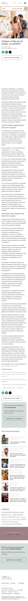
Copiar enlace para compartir (12, 57)
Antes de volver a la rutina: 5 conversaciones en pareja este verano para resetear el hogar (18, 500)
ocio (11, 521)
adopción (12, 150)
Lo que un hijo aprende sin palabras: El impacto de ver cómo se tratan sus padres (17, 466)
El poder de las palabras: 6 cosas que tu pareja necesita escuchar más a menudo (17, 489)
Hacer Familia (14, 439)
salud (13, 524)
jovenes (4, 520)
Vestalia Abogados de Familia (10, 366)
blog (8, 515)
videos (19, 524)
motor (14, 519)
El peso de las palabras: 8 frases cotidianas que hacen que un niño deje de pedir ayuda (17, 477)
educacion (17, 437)
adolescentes (21, 446)
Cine (11, 515)
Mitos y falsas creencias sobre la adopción (14, 384)
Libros (9, 519)
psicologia (6, 524)
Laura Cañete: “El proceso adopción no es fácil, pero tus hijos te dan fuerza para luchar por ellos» (14, 374)
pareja (12, 459)
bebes (4, 515)
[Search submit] (25, 8)
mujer (18, 520)
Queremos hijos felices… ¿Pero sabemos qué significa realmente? (18, 455)
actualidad (7, 512)
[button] (25, 3)
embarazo (6, 517)
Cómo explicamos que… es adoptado (13, 387)
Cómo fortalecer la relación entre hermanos (17, 442)
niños (11, 437)
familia (23, 437)
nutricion (5, 522)
